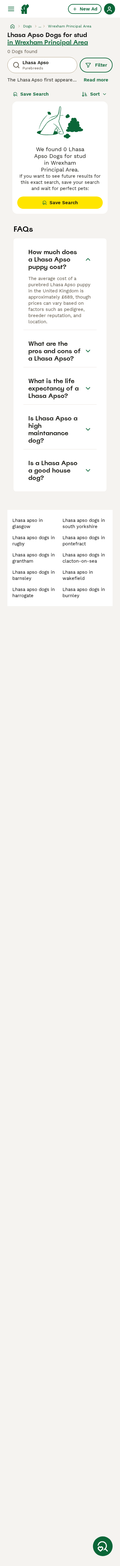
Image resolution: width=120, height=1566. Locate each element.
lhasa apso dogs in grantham (33, 558)
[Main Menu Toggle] (11, 9)
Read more (96, 80)
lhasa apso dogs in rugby (33, 541)
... (39, 26)
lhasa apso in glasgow (27, 523)
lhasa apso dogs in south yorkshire (83, 523)
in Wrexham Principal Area (47, 42)
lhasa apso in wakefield (77, 575)
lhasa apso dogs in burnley (83, 592)
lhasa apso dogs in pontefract (83, 541)
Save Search (34, 94)
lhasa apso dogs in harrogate (33, 592)
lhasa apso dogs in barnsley (33, 575)
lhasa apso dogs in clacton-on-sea (83, 558)
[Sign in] (109, 8)
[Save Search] (103, 1546)
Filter (101, 65)
